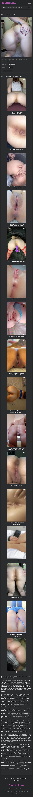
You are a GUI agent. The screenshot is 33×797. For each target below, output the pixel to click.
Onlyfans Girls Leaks (22, 778)
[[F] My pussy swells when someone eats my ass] (16, 94)
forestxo (11, 67)
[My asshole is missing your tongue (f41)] (16, 617)
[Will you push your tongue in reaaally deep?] (16, 505)
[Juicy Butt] (16, 542)
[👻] (16, 654)
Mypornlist (16, 780)
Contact (12, 778)
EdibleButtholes (12, 64)
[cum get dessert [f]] (16, 579)
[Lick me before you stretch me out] (16, 169)
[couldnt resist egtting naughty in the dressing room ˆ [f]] (16, 393)
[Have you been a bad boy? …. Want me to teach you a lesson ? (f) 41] (16, 430)
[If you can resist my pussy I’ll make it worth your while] (16, 206)
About (6, 778)
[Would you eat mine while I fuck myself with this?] (16, 243)
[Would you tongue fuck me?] (16, 131)
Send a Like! (9, 71)
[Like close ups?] (16, 281)
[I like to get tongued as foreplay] (16, 318)
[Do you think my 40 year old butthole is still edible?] (16, 355)
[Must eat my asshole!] (16, 467)
